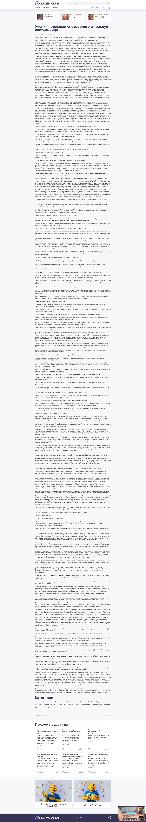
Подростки (99, 702)
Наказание (38, 707)
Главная (37, 7)
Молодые (38, 702)
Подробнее (40, 746)
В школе (82, 702)
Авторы (55, 7)
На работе (91, 702)
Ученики (107, 702)
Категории (46, 7)
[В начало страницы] (103, 8)
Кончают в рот (86, 704)
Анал (60, 704)
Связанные (47, 707)
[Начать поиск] (108, 3)
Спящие (46, 704)
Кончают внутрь (97, 704)
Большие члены (60, 702)
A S (52, 34)
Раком (77, 704)
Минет (71, 704)
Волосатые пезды (72, 702)
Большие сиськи (48, 702)
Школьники (38, 704)
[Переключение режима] (109, 8)
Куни (65, 704)
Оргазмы (107, 704)
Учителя (53, 704)
